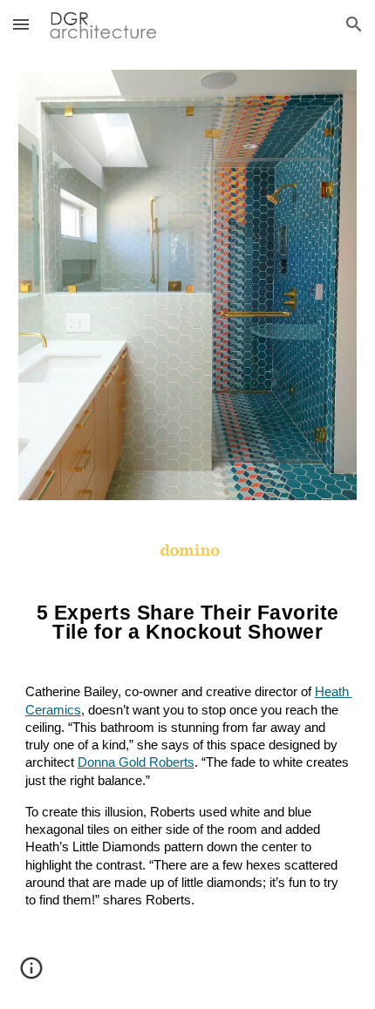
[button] (21, 24)
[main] (188, 774)
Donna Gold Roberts (136, 762)
